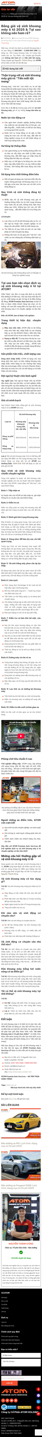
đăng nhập (12, 1099)
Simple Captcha (7, 1368)
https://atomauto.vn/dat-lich (20, 1072)
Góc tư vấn (4, 1301)
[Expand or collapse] (38, 68)
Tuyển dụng (4, 1308)
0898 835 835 (19, 463)
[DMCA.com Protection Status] (25, 1407)
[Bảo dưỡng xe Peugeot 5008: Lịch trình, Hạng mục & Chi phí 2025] (21, 1180)
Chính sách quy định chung (9, 1336)
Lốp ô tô (3, 1322)
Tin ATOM (4, 1304)
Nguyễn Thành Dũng (23, 60)
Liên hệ (3, 1311)
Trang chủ (5, 14)
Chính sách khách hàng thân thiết (11, 1343)
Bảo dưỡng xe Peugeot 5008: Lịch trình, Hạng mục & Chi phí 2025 (19, 1186)
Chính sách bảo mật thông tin (10, 1340)
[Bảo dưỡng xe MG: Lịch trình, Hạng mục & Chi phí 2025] (21, 1138)
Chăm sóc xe (11, 1085)
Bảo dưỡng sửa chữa (7, 1326)
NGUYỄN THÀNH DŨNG (21, 1243)
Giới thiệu (4, 1297)
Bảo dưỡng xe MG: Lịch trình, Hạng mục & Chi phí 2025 (19, 1144)
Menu (38, 4)
